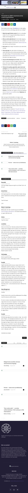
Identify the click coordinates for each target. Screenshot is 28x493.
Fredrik (3, 262)
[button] (16, 7)
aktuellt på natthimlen (11, 118)
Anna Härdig (6, 365)
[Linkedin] (14, 24)
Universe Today (8, 110)
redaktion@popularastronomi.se (17, 481)
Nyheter (3, 13)
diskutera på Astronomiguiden (12, 114)
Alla (14, 343)
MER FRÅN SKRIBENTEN (18, 152)
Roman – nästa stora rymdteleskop (17, 162)
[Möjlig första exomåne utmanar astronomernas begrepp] (4, 158)
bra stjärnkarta (14, 88)
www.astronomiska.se (12, 450)
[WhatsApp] (11, 24)
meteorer (18, 118)
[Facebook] (2, 24)
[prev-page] (2, 175)
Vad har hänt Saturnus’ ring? (7, 133)
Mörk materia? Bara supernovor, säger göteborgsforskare (22, 135)
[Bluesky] (17, 489)
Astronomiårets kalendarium (7, 211)
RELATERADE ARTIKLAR (7, 152)
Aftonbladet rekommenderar (16, 55)
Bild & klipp (19, 343)
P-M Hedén (4, 254)
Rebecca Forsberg (7, 413)
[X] (5, 24)
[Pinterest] (8, 24)
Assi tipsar (13, 112)
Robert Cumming (6, 19)
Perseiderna (16, 28)
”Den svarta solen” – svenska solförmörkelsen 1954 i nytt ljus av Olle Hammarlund (17, 170)
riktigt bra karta (9, 92)
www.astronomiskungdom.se (20, 455)
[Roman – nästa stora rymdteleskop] (4, 164)
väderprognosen (22, 42)
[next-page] (4, 175)
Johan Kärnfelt (7, 389)
